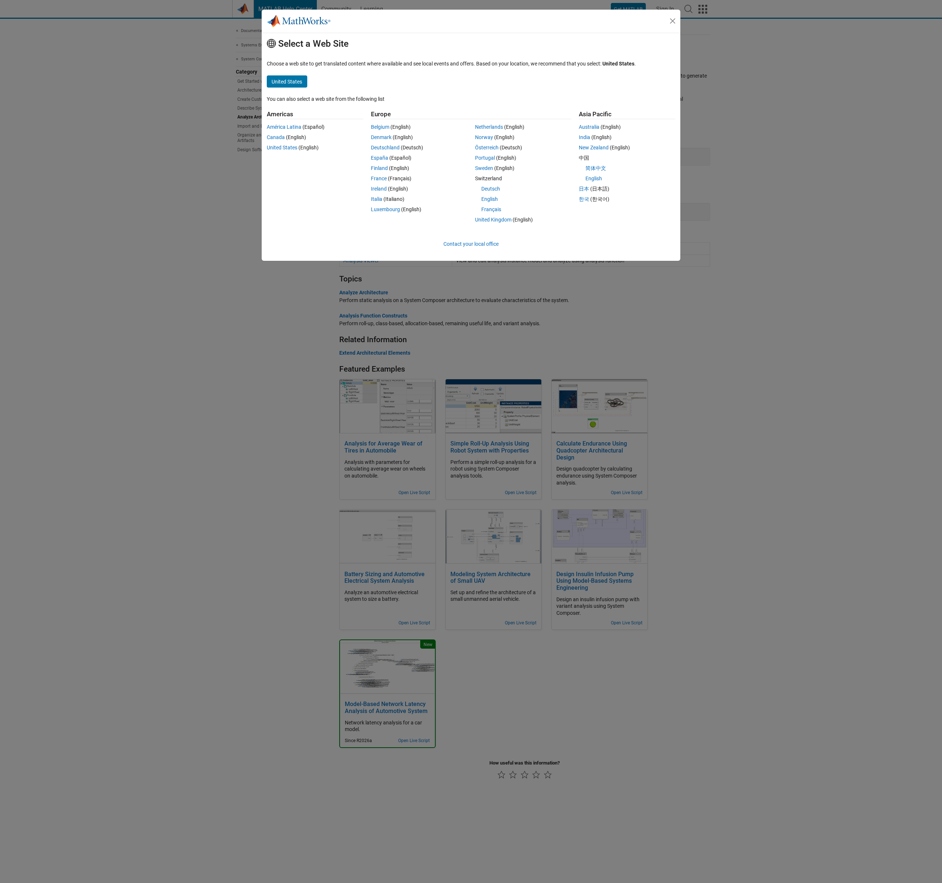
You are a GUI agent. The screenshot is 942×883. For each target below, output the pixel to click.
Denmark (381, 137)
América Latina (284, 127)
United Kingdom (493, 220)
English (489, 199)
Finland (379, 168)
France (379, 178)
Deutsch (490, 189)
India (584, 137)
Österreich (487, 147)
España (379, 158)
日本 (584, 189)
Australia (589, 127)
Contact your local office (471, 244)
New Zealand (594, 147)
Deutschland (385, 147)
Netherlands (489, 127)
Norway (484, 137)
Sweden (484, 168)
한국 (584, 199)
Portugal (485, 158)
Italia (376, 199)
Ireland (379, 189)
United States (282, 147)
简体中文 (595, 168)
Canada (276, 137)
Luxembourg (385, 209)
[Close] (672, 21)
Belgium (380, 127)
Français (491, 209)
